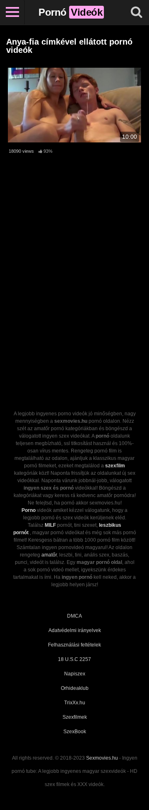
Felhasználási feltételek (74, 645)
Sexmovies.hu (102, 758)
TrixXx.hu (74, 703)
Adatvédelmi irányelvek (74, 630)
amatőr (49, 555)
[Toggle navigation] (12, 12)
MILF (50, 525)
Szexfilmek (74, 717)
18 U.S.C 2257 (74, 659)
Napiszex (74, 674)
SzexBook (74, 731)
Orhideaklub (75, 688)
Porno (29, 510)
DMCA (74, 616)
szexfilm (115, 466)
